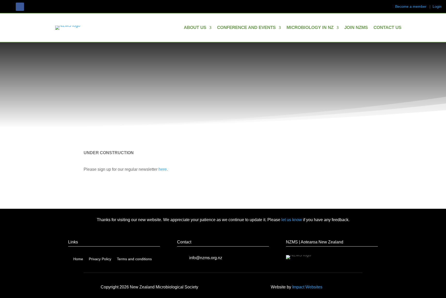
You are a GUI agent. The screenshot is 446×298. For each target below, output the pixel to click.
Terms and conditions (134, 259)
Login (437, 6)
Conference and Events (246, 28)
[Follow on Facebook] (20, 7)
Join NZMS (356, 28)
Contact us (387, 28)
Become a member (410, 6)
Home (78, 259)
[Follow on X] (30, 7)
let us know (291, 220)
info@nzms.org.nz (205, 258)
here (162, 169)
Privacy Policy (100, 259)
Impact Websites (307, 287)
